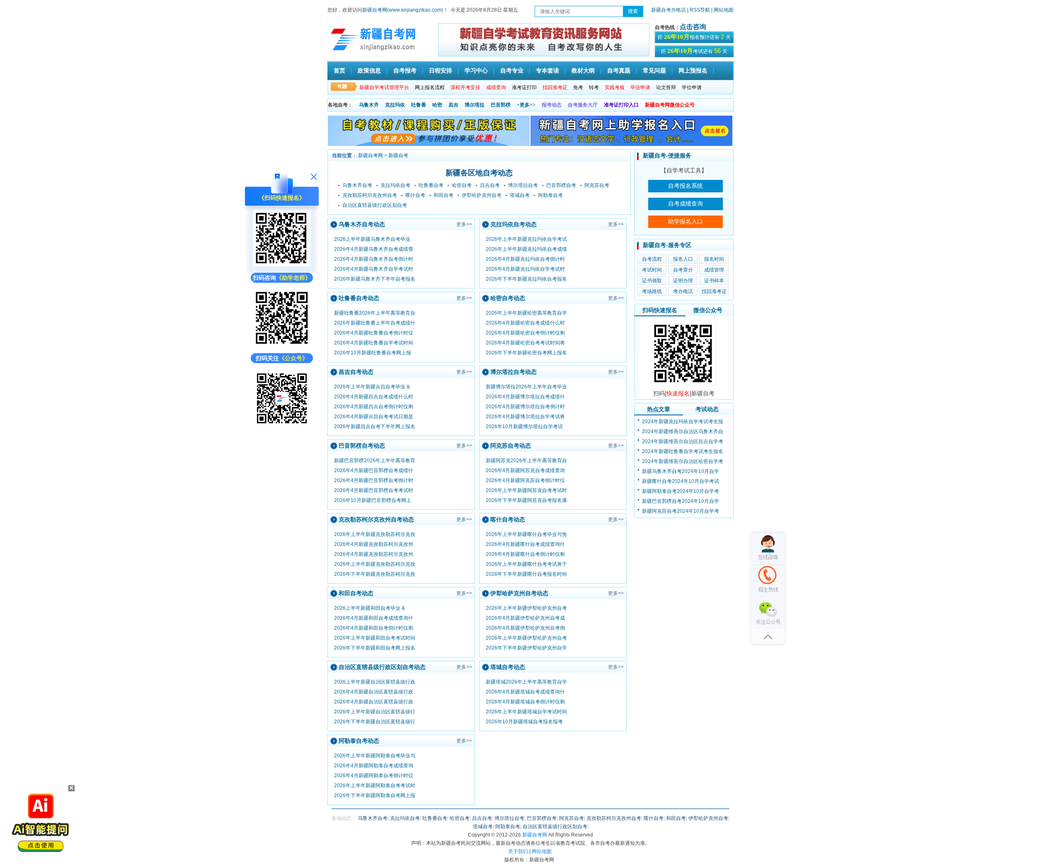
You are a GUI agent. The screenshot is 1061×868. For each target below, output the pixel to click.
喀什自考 (415, 195)
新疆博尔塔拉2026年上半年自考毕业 (526, 387)
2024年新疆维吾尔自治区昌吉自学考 (682, 441)
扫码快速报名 (659, 310)
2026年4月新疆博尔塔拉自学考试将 (525, 416)
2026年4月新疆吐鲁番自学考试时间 (373, 343)
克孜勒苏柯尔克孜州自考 (369, 195)
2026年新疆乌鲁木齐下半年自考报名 (374, 279)
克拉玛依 (395, 105)
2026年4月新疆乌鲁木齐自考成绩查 (373, 249)
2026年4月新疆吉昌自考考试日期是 (373, 416)
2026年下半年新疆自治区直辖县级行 (374, 722)
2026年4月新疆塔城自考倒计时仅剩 (525, 702)
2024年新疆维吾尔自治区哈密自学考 (682, 461)
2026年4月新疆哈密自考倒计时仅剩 (525, 333)
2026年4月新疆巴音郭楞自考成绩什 (373, 470)
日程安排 (440, 71)
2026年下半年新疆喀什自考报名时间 (526, 574)
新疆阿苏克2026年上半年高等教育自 (526, 460)
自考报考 (405, 71)
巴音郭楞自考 (561, 185)
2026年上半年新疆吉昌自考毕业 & (372, 387)
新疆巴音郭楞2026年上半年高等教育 (374, 460)
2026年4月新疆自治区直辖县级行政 (373, 692)
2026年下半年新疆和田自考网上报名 (374, 648)
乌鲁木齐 (369, 105)
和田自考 (443, 195)
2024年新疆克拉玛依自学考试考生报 (682, 421)
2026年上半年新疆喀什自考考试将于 (526, 564)
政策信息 (369, 71)
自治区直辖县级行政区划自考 (374, 205)
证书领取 (652, 281)
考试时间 (652, 270)
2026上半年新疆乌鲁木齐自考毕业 (372, 239)
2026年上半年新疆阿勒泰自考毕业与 (374, 756)
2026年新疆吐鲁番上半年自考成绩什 (374, 323)
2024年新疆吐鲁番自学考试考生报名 (682, 451)
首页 (339, 71)
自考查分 (683, 270)
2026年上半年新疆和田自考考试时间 (374, 638)
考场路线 (652, 291)
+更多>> (526, 105)
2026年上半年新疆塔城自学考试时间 (526, 712)
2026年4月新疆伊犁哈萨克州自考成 (525, 618)
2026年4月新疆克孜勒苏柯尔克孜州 (373, 544)
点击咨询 (693, 26)
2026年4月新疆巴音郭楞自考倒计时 (373, 480)
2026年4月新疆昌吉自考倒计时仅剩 (373, 407)
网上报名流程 (430, 87)
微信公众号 (707, 310)
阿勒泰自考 (550, 195)
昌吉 (453, 105)
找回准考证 (714, 291)
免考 (578, 87)
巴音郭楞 (501, 105)
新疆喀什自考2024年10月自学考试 (680, 481)
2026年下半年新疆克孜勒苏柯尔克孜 (374, 574)
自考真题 (618, 71)
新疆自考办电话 (668, 10)
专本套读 (547, 71)
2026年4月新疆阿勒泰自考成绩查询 (373, 766)
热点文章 (658, 409)
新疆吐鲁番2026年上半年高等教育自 (374, 313)
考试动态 (707, 409)
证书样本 (714, 281)
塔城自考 (520, 195)
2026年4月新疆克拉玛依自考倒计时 (525, 259)
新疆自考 (398, 155)
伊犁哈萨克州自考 (481, 195)
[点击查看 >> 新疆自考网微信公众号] (282, 425)
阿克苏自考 (596, 185)
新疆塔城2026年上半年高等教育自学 (526, 682)
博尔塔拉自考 (523, 185)
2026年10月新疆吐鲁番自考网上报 (372, 353)
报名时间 (714, 259)
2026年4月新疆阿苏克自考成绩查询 (525, 470)
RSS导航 (700, 10)
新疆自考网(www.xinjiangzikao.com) (402, 10)
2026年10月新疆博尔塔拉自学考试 (524, 426)
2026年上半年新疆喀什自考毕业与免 (526, 534)
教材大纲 (583, 71)
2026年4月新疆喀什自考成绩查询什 (525, 544)
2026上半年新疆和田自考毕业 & (369, 608)
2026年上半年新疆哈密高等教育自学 (526, 313)
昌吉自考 (490, 185)
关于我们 (518, 851)
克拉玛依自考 (395, 185)
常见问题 (654, 71)
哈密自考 (462, 185)
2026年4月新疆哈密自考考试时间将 (525, 343)
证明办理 (683, 281)
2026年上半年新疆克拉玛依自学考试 (526, 239)
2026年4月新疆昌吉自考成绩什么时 (373, 397)
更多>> (464, 224)
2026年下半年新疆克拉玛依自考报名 (526, 279)
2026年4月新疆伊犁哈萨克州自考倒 (525, 628)
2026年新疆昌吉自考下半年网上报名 (374, 426)
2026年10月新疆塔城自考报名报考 (524, 722)
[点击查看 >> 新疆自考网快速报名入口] (282, 264)
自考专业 (511, 71)
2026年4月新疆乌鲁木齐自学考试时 (373, 269)
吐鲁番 (418, 105)
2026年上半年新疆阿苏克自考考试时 (526, 490)
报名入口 (683, 259)
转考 (594, 87)
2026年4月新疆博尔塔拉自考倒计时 (525, 407)
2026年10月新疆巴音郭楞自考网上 (372, 500)
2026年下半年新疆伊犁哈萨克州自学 (526, 648)
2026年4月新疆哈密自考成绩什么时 (525, 323)
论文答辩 (666, 87)
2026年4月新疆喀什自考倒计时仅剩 (525, 554)
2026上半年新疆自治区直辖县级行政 (374, 682)
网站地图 (724, 10)
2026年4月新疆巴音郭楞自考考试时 (373, 490)
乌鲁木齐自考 (357, 185)
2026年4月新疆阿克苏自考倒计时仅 (525, 480)
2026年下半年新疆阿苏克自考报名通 (526, 500)
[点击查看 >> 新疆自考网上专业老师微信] (282, 345)
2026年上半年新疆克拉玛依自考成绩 (526, 249)
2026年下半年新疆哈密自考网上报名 (526, 353)
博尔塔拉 (474, 105)
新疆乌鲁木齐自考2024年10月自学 (680, 471)
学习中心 (476, 71)
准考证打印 (524, 87)
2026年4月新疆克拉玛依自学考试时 (525, 269)
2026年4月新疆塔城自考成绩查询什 (525, 692)
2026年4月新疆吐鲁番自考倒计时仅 (373, 333)
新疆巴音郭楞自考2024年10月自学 (680, 501)
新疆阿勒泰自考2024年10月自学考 (680, 491)
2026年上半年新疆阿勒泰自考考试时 (374, 785)
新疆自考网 (370, 155)
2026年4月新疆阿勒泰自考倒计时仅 (373, 775)
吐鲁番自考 (431, 185)
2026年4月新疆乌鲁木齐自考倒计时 (373, 259)
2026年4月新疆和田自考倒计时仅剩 (373, 628)
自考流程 (652, 259)
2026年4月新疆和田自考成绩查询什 (373, 618)
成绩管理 (714, 270)
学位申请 (692, 87)
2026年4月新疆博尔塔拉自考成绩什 (525, 397)
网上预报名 (692, 71)
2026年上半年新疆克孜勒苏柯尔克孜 (374, 534)
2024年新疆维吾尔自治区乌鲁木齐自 (682, 431)
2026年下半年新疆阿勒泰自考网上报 (374, 795)
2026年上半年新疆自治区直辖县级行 (374, 712)
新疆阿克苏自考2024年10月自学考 (680, 511)
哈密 (437, 105)
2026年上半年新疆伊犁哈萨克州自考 (526, 608)
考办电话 (683, 291)
